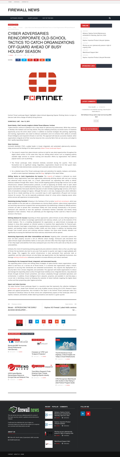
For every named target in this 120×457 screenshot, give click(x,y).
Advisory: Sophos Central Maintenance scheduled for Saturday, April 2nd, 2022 (62, 413)
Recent (47, 407)
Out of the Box (48, 18)
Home (10, 2)
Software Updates (16, 18)
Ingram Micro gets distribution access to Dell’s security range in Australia (96, 116)
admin (11, 55)
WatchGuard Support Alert (62, 441)
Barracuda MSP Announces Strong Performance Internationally (17, 347)
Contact (10, 454)
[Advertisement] (96, 83)
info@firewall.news (14, 440)
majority (49, 176)
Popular (55, 407)
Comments (64, 407)
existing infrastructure (21, 257)
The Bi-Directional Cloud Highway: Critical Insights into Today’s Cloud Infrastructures (65, 355)
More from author (27, 334)
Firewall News (23, 10)
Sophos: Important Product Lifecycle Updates (62, 422)
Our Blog (16, 2)
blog (42, 173)
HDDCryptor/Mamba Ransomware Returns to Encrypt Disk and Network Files (18, 375)
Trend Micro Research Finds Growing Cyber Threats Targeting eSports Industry (41, 373)
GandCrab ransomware (61, 201)
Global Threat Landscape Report (51, 148)
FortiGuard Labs (15, 288)
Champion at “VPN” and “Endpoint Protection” (40, 353)
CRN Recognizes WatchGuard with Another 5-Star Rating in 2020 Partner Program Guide (66, 381)
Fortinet (11, 24)
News (16, 24)
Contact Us (25, 2)
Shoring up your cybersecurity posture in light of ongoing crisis (63, 432)
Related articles (14, 334)
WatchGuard (41, 339)
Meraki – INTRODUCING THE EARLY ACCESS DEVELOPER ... (22, 308)
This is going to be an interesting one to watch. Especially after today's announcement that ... (96, 110)
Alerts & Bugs (33, 18)
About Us (17, 454)
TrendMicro (17, 366)
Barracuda (11, 339)
